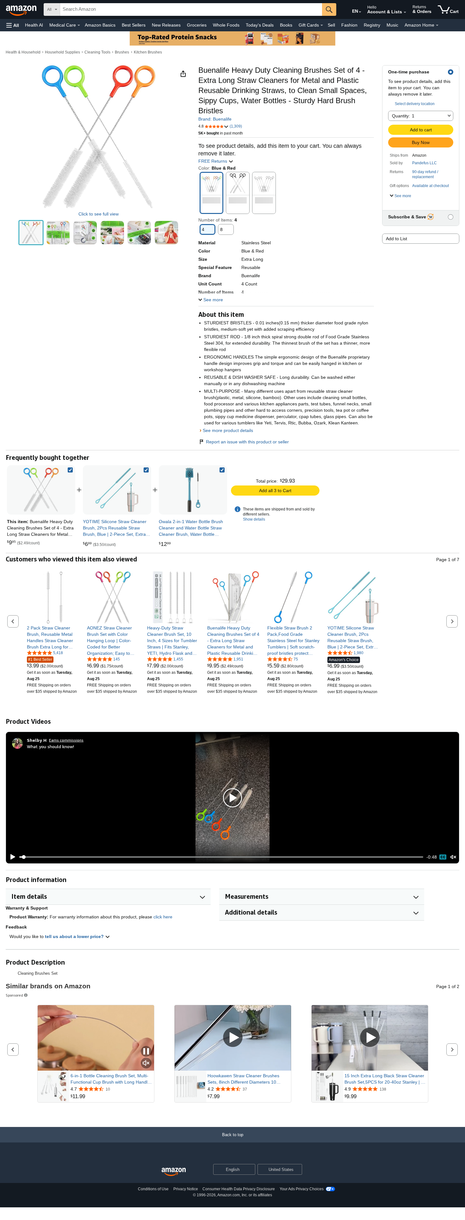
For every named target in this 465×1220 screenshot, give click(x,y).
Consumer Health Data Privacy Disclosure (238, 1189)
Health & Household (23, 52)
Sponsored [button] (14, 995)
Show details (254, 519)
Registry (372, 25)
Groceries (197, 25)
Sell (331, 25)
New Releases (166, 25)
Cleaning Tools (97, 52)
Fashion (349, 25)
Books (286, 25)
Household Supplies (62, 52)
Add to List (396, 238)
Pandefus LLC (424, 163)
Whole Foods (226, 25)
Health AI (34, 25)
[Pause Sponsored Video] (146, 1052)
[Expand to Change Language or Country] (360, 12)
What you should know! (50, 746)
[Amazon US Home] (174, 1172)
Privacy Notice (185, 1189)
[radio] (31, 232)
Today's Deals (260, 25)
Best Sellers (134, 25)
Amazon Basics (100, 25)
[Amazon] (22, 9)
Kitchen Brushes (148, 52)
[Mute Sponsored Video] (146, 1063)
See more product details (228, 430)
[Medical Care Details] (79, 25)
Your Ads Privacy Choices (302, 1189)
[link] (117, 490)
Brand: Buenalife (215, 119)
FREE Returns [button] (213, 161)
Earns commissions (66, 740)
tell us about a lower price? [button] (75, 936)
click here (162, 916)
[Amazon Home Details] (437, 25)
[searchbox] (191, 9)
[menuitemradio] (442, 857)
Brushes (122, 52)
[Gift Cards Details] (321, 25)
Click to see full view (98, 213)
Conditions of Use (153, 1189)
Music (392, 25)
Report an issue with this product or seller (247, 441)
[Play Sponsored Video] (233, 1037)
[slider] (221, 857)
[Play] (11, 857)
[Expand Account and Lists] (405, 12)
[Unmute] (453, 857)
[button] (12, 25)
